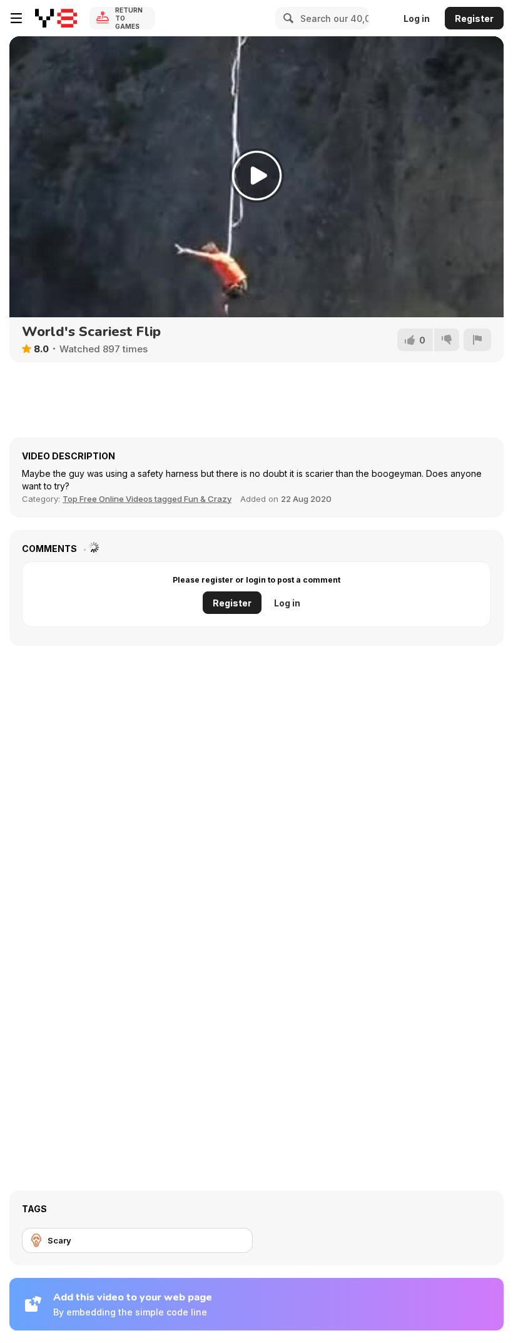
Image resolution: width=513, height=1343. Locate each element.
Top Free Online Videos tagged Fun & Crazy (147, 499)
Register (474, 18)
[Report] (477, 340)
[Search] (286, 18)
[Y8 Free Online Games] (56, 18)
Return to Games (129, 18)
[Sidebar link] (16, 18)
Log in (417, 18)
